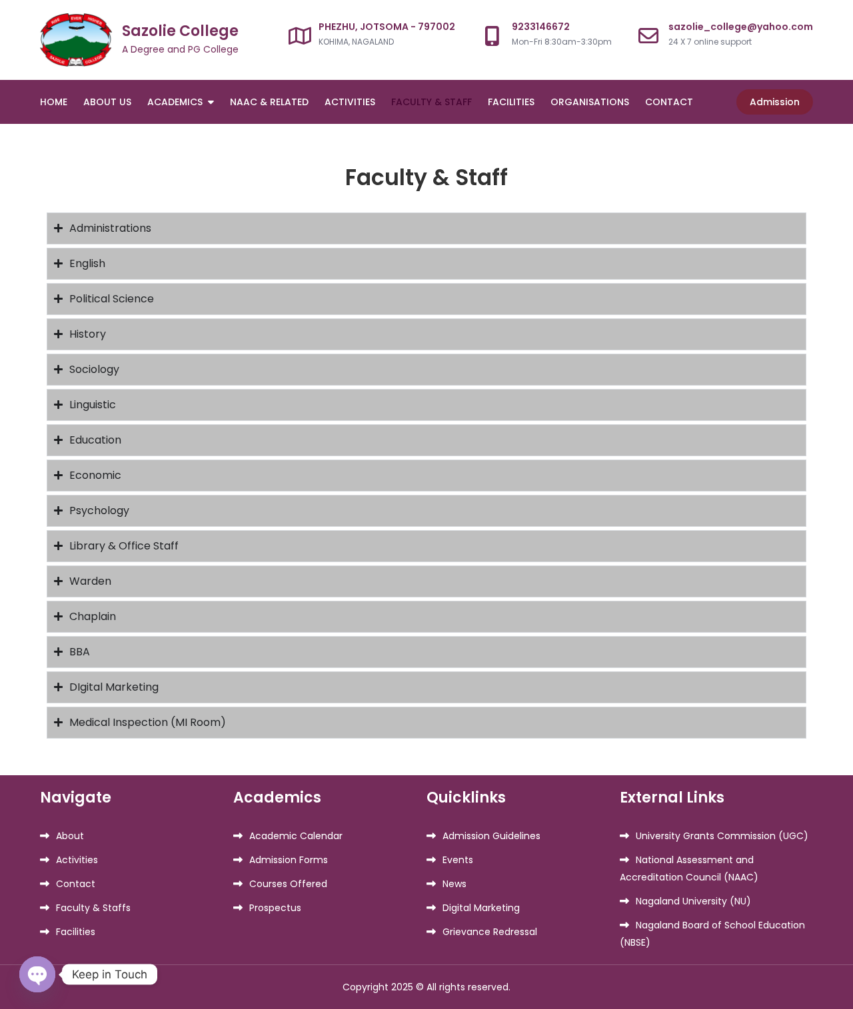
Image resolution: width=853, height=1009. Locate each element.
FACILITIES (511, 102)
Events (457, 859)
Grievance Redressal (489, 931)
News (454, 883)
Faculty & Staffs (93, 907)
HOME (53, 102)
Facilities (75, 931)
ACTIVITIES (350, 102)
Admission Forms (288, 859)
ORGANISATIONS (589, 102)
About (70, 835)
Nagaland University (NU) (693, 901)
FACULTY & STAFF (431, 102)
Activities (77, 859)
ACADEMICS (175, 102)
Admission (775, 102)
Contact (75, 883)
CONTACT (669, 102)
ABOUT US (107, 102)
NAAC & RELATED (269, 102)
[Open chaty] (37, 974)
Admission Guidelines (491, 835)
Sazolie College (180, 31)
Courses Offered (288, 883)
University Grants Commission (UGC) (722, 835)
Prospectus (275, 907)
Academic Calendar (296, 835)
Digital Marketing (481, 907)
